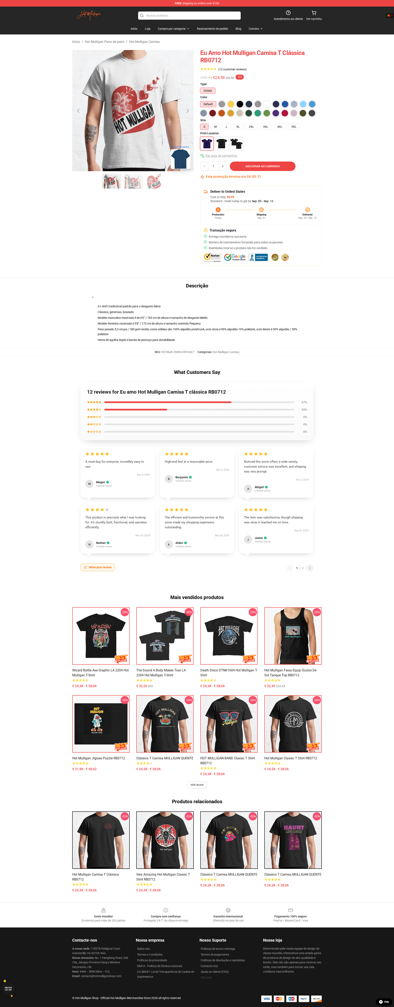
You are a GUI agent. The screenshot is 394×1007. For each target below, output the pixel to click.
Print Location (209, 133)
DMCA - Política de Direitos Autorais (159, 966)
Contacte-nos (209, 966)
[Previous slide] (78, 110)
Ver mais (197, 785)
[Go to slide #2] (133, 181)
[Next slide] (187, 110)
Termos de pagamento (215, 954)
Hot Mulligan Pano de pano (104, 42)
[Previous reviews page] (290, 568)
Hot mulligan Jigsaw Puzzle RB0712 (98, 758)
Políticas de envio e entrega (218, 948)
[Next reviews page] (310, 568)
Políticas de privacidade (152, 960)
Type (203, 84)
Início (76, 42)
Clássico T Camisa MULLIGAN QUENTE (164, 758)
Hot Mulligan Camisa (144, 42)
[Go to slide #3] (154, 181)
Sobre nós (143, 948)
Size (203, 120)
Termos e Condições (150, 954)
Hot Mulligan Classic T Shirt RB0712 (290, 758)
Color (203, 97)
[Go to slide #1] (111, 181)
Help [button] (386, 1001)
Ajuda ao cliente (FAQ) (215, 971)
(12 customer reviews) (232, 69)
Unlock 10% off (8, 989)
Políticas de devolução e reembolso (223, 960)
